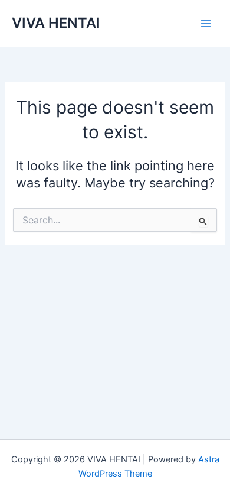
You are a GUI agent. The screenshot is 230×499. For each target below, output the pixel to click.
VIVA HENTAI (56, 22)
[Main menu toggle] (205, 23)
